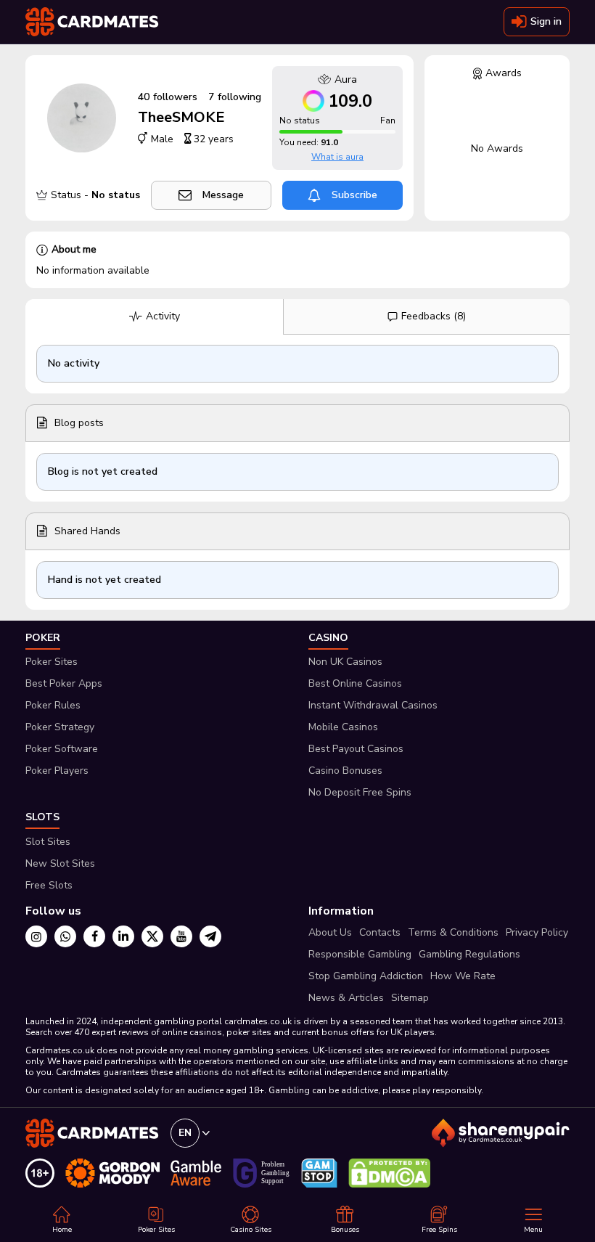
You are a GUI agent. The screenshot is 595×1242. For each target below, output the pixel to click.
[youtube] (181, 936)
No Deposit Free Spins (359, 792)
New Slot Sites (60, 863)
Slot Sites (47, 842)
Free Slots (49, 885)
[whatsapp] (65, 936)
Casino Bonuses (345, 770)
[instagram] (36, 936)
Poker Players (57, 770)
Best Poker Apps (63, 683)
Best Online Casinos (355, 683)
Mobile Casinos (343, 727)
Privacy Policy (537, 932)
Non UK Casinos (345, 662)
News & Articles (346, 998)
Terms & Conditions (453, 932)
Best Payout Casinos (355, 749)
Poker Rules (53, 705)
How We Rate (463, 976)
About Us (330, 932)
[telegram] (210, 936)
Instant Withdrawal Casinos (373, 705)
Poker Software (61, 749)
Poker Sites (51, 662)
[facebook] (94, 936)
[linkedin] (123, 936)
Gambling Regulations (469, 954)
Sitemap (410, 998)
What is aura (337, 157)
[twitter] (152, 936)
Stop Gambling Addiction (365, 976)
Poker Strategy (59, 727)
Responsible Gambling (359, 954)
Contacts (380, 932)
